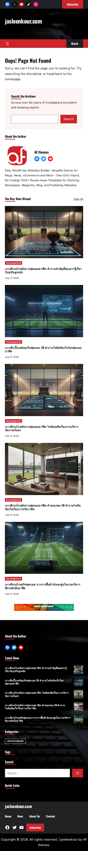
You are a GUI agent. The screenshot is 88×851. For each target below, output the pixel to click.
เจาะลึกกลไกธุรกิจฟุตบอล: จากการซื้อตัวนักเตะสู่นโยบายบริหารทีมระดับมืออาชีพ (42, 586)
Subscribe (35, 827)
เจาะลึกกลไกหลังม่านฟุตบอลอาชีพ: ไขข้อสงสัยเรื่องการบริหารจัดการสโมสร (41, 428)
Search (68, 119)
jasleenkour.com (23, 21)
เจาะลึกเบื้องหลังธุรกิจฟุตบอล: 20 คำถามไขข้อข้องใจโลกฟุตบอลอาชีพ (43, 349)
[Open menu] (7, 43)
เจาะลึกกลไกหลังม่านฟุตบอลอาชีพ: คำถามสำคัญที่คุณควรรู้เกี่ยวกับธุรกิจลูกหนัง (43, 270)
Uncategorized (13, 263)
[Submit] (77, 773)
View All (78, 198)
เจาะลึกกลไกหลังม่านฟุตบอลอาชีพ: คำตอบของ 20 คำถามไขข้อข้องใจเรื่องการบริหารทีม (43, 507)
